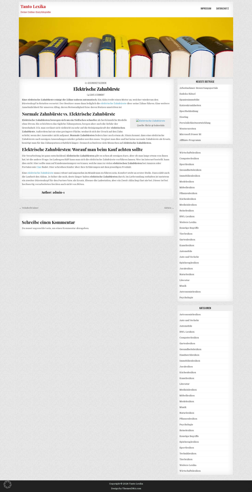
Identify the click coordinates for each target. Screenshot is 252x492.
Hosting (183, 117)
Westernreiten (187, 128)
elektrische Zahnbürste (113, 103)
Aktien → (169, 208)
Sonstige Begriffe (189, 228)
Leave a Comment (97, 94)
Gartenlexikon (187, 239)
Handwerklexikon (189, 355)
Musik (182, 286)
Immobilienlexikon (189, 176)
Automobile (185, 251)
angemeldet (39, 228)
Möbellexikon (187, 187)
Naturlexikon (186, 274)
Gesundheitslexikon (97, 82)
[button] (7, 484)
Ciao (39, 167)
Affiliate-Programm (190, 140)
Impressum (206, 8)
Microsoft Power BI (190, 134)
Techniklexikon (187, 453)
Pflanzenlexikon (188, 193)
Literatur (184, 280)
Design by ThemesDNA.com (126, 488)
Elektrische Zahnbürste (96, 89)
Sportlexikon (186, 164)
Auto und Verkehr (189, 257)
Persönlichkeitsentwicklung (195, 123)
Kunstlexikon (186, 245)
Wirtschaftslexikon (190, 152)
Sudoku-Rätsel (187, 94)
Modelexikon (186, 181)
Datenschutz (222, 8)
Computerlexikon (189, 158)
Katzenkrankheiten (190, 105)
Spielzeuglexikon (189, 262)
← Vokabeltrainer (29, 208)
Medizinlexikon (188, 204)
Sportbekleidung (188, 111)
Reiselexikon (186, 210)
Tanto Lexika (33, 6)
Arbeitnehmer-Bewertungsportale (198, 88)
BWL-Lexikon (186, 216)
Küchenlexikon (187, 199)
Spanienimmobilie (189, 99)
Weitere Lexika (187, 222)
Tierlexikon (185, 233)
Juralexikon (186, 268)
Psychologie (186, 297)
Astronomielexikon (190, 291)
